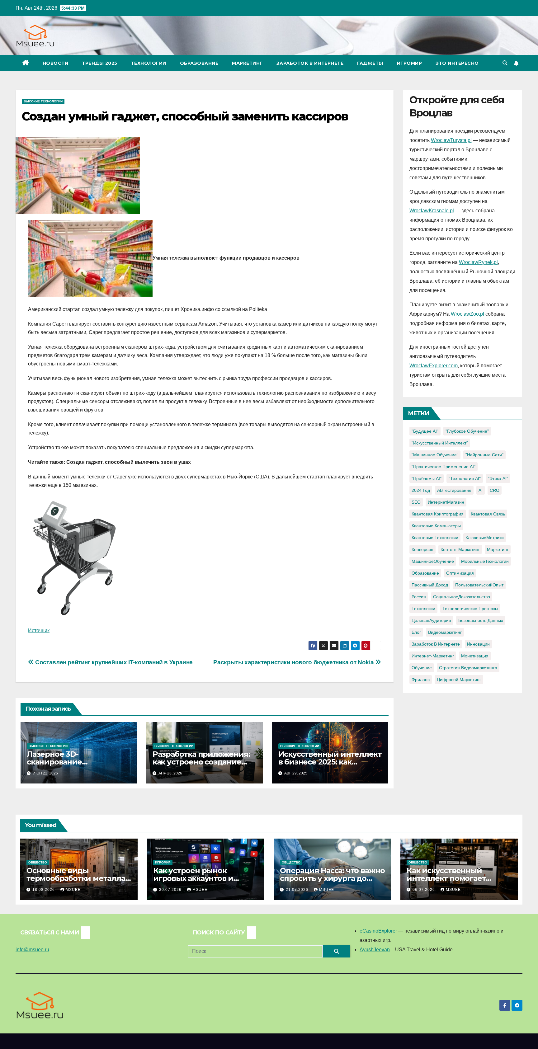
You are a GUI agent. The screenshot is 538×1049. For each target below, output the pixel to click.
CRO (494, 490)
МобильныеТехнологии (485, 561)
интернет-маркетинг (433, 655)
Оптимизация (460, 573)
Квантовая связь (488, 513)
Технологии (148, 63)
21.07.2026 (297, 889)
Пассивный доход (430, 584)
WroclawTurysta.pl (451, 140)
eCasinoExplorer (378, 931)
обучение (422, 667)
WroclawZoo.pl (467, 314)
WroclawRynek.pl (478, 262)
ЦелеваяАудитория (431, 620)
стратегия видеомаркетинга (468, 667)
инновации (478, 644)
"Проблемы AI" (426, 478)
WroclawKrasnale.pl (431, 210)
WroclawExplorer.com (433, 365)
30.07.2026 (171, 889)
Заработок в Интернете (310, 63)
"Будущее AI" (425, 431)
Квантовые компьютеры (436, 525)
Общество (37, 862)
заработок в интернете (436, 644)
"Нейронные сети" (484, 454)
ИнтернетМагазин (446, 502)
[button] (505, 63)
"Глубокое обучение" (467, 431)
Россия (419, 596)
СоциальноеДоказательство (461, 596)
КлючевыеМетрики (484, 537)
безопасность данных (480, 620)
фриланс (421, 679)
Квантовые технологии (435, 537)
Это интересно (457, 63)
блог (416, 632)
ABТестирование (454, 490)
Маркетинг (247, 63)
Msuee (73, 889)
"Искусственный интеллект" (440, 442)
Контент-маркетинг (460, 549)
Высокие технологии (43, 101)
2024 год (421, 490)
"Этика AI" (498, 478)
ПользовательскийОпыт (479, 584)
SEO (416, 502)
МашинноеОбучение (433, 561)
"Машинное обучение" (435, 454)
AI (481, 490)
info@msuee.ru (32, 949)
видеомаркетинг (445, 632)
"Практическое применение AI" (443, 466)
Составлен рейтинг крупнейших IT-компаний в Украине (113, 662)
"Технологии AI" (465, 478)
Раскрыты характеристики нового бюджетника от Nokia (294, 662)
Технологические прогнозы (470, 608)
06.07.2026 (424, 889)
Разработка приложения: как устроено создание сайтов (201, 762)
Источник (39, 630)
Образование (199, 63)
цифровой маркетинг (459, 679)
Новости (55, 63)
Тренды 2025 (99, 63)
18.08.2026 (44, 889)
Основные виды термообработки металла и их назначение (75, 878)
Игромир (409, 63)
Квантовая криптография (438, 513)
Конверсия (422, 549)
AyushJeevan (375, 949)
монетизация (474, 655)
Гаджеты (370, 63)
